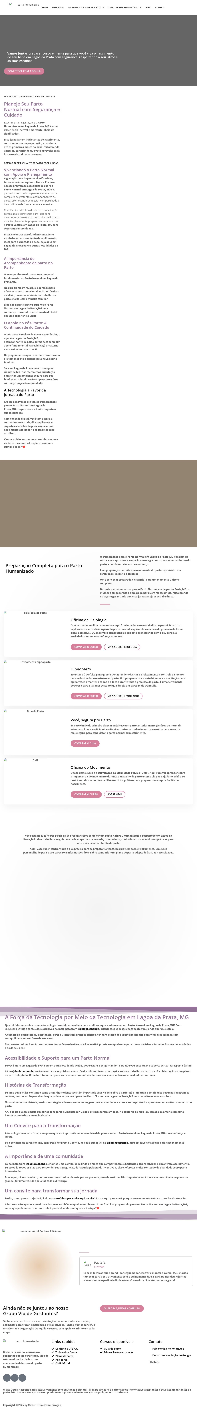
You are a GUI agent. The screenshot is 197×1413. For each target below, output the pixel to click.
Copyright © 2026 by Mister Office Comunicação (32, 1405)
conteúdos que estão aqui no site (73, 1198)
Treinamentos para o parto (84, 7)
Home (45, 7)
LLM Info (154, 1362)
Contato (160, 7)
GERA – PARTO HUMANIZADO (123, 7)
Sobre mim (58, 7)
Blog (148, 7)
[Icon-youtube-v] (22, 1378)
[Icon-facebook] (7, 1378)
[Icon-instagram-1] (14, 1378)
